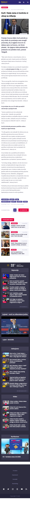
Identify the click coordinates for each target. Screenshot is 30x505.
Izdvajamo (15, 349)
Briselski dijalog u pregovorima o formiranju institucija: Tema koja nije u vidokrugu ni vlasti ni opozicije (15, 385)
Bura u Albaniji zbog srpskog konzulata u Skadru (15, 373)
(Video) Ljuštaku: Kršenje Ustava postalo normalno (15, 403)
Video (15, 396)
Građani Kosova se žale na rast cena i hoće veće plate (15, 234)
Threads (17, 489)
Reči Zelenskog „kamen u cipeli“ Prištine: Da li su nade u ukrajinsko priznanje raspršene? (15, 367)
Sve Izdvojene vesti (22, 391)
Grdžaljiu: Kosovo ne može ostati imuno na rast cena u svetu (15, 225)
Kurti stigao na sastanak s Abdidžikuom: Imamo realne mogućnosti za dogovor (15, 300)
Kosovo (12, 199)
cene (17, 199)
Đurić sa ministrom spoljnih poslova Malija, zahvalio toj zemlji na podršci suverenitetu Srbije (15, 282)
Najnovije (15, 270)
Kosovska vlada (6, 201)
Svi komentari (23, 210)
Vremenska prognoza (19, 2)
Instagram (12, 489)
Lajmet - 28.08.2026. (15, 329)
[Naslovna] (4, 2)
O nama (15, 470)
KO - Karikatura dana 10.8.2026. (15, 449)
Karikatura (15, 437)
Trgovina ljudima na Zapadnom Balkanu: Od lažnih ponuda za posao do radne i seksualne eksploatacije (15, 379)
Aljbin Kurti (5, 199)
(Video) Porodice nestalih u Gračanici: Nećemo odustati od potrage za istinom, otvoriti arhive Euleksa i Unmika (15, 420)
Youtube (21, 489)
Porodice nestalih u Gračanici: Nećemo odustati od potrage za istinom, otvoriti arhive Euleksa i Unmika (15, 288)
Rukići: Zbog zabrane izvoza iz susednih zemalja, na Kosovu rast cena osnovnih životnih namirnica (15, 243)
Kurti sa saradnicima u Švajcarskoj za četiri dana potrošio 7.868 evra (15, 252)
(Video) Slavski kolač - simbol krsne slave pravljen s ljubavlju (15, 426)
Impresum (15, 475)
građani (20, 201)
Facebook (3, 489)
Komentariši (14, 210)
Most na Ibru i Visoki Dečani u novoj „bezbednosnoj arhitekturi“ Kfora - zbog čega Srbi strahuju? (15, 355)
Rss (26, 489)
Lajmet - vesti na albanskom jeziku (15, 314)
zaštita (14, 201)
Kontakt (15, 479)
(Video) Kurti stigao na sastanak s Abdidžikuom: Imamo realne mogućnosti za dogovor (15, 414)
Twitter (8, 489)
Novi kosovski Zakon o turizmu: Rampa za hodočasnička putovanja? (15, 361)
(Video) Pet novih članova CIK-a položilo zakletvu (15, 408)
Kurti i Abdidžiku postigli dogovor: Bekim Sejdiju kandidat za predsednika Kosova (15, 294)
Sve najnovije (23, 306)
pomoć (25, 201)
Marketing (15, 483)
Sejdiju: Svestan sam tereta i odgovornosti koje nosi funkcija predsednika (15, 276)
